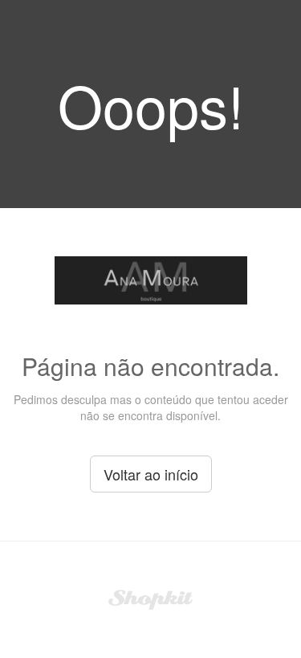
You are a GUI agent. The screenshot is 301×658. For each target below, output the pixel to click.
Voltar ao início (151, 474)
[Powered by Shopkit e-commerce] (150, 598)
